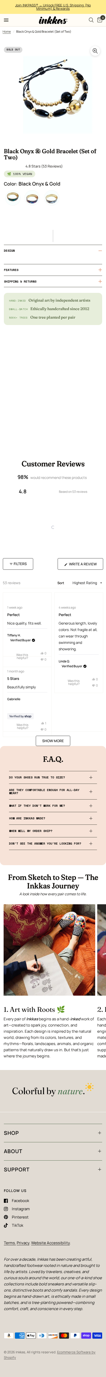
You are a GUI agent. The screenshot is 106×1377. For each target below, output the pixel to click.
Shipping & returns (20, 281)
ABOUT (13, 1151)
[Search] (91, 20)
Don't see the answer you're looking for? (45, 843)
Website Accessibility (50, 1243)
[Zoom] (95, 51)
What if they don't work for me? (37, 805)
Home (7, 31)
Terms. (10, 1243)
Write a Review (84, 565)
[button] (53, 236)
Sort (61, 583)
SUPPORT (17, 1169)
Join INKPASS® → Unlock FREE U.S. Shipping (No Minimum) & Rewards (53, 7)
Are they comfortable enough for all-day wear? (44, 791)
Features (11, 270)
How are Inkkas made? (27, 818)
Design (9, 250)
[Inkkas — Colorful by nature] (53, 1090)
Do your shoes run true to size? (37, 777)
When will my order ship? (30, 831)
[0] (98, 20)
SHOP (11, 1132)
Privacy (23, 1243)
